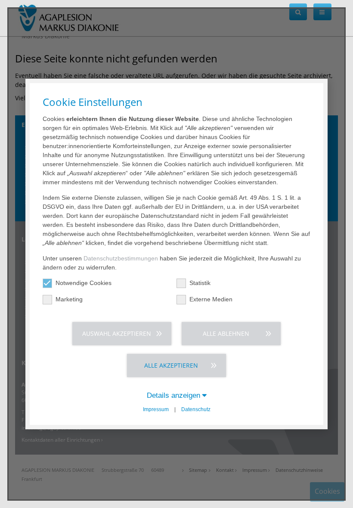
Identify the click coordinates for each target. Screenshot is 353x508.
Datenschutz (196, 409)
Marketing (69, 299)
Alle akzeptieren (171, 365)
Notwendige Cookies (83, 282)
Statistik (200, 282)
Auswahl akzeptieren (116, 333)
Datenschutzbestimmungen (121, 258)
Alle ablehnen (226, 333)
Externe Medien (210, 299)
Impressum (156, 409)
